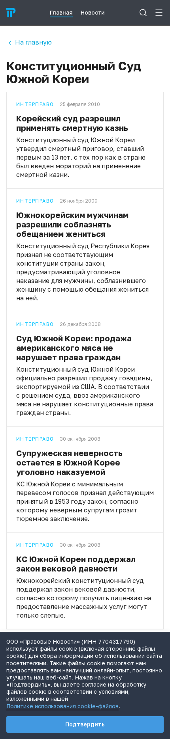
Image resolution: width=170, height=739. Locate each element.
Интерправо (35, 104)
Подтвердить (85, 724)
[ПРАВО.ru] (11, 12)
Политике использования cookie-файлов (62, 706)
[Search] (143, 12)
